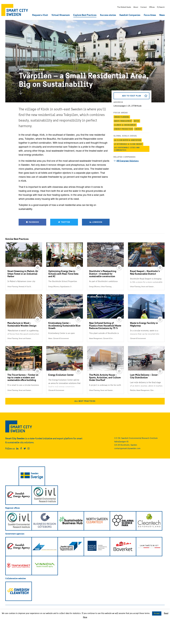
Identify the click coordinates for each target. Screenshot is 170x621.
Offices (152, 7)
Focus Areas (150, 14)
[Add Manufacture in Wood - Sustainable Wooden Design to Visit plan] (37, 319)
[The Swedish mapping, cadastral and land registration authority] (149, 546)
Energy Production (123, 129)
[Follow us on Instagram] (28, 448)
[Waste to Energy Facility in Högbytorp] (146, 318)
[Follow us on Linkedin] (17, 448)
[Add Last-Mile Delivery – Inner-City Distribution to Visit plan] (160, 371)
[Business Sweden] (44, 546)
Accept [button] (157, 613)
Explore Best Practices (84, 14)
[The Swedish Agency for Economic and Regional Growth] (71, 546)
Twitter (65, 222)
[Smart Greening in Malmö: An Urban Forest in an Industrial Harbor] (23, 266)
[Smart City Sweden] (14, 10)
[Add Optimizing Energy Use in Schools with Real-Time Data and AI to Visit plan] (78, 267)
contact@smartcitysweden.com (127, 448)
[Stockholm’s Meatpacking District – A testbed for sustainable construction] (105, 266)
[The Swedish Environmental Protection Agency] (97, 546)
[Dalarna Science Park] (123, 521)
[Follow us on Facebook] (21, 448)
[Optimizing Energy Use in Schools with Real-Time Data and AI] (64, 266)
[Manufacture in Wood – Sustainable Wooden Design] (23, 318)
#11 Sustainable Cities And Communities (127, 149)
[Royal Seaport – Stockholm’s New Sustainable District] (146, 266)
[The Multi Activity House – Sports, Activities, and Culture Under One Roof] (105, 370)
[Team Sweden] (32, 476)
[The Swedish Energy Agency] (18, 495)
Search (162, 7)
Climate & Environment (125, 125)
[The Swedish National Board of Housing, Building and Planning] (123, 546)
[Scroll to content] (20, 92)
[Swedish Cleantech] (18, 591)
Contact (143, 7)
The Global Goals (124, 7)
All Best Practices (85, 401)
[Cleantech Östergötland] (149, 521)
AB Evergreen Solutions (127, 160)
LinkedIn (97, 222)
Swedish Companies (129, 14)
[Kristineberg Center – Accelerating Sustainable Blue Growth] (64, 318)
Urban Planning (121, 117)
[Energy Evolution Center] (64, 370)
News (162, 14)
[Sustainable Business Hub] (71, 521)
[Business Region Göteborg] (44, 521)
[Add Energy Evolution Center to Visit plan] (78, 371)
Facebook (33, 222)
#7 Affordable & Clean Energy (128, 144)
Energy (138, 129)
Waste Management (123, 121)
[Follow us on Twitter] (24, 448)
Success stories (108, 14)
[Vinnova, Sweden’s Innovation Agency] (44, 565)
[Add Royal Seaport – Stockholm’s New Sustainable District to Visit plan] (160, 267)
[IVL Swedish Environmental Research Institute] (44, 495)
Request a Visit (40, 14)
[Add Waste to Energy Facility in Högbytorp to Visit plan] (160, 319)
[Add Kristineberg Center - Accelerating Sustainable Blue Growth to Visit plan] (78, 319)
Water (136, 121)
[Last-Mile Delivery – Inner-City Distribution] (146, 370)
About (135, 7)
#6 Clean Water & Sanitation (127, 140)
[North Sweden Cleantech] (97, 521)
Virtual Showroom (61, 14)
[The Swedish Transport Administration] (18, 565)
